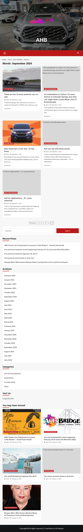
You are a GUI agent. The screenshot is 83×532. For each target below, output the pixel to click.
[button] (5, 53)
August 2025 (9, 301)
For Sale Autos (9, 89)
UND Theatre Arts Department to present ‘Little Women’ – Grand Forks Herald (34, 245)
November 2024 (10, 339)
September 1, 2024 (17, 203)
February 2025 (9, 326)
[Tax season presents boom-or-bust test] (61, 460)
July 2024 (7, 356)
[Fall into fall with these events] (61, 133)
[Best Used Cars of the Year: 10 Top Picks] (22, 133)
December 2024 (10, 335)
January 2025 (9, 330)
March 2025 (8, 322)
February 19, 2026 (16, 518)
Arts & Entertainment (51, 89)
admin (7, 99)
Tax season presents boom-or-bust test (19, 258)
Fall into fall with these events (57, 149)
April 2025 (8, 318)
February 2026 (9, 276)
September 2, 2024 (17, 154)
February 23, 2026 (56, 442)
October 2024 (9, 343)
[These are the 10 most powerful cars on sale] (22, 79)
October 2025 (9, 292)
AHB (41, 40)
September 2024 (10, 347)
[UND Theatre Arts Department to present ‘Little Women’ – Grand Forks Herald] (22, 422)
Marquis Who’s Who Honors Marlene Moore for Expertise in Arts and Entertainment (36, 262)
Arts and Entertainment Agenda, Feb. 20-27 (20, 254)
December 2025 (10, 284)
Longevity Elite (8, 398)
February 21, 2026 (56, 479)
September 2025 (10, 297)
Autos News (8, 378)
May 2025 (8, 314)
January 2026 (9, 280)
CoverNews (48, 528)
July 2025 (7, 305)
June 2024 (8, 360)
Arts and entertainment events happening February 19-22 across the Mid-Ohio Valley (36, 249)
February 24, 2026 (16, 442)
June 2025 (8, 309)
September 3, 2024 (17, 99)
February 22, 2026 (16, 479)
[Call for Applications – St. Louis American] (22, 182)
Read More (7, 108)
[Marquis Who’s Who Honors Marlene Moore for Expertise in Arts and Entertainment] (22, 497)
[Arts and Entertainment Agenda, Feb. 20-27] (22, 460)
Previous (33, 223)
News (6, 386)
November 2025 (10, 288)
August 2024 (9, 352)
